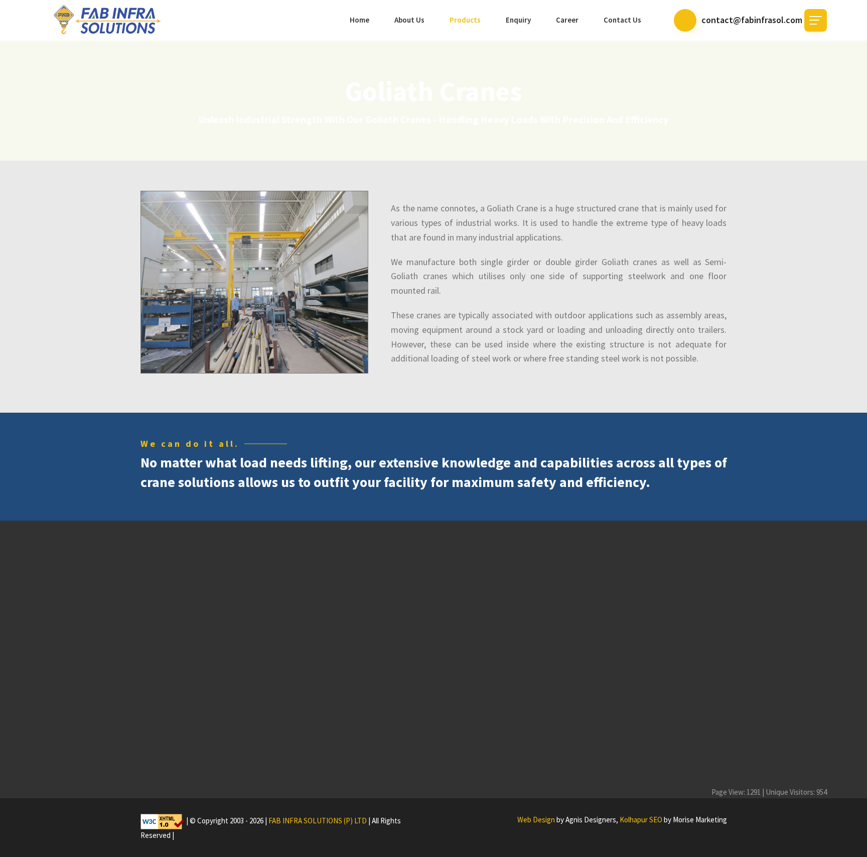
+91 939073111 (672, 697)
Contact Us (622, 20)
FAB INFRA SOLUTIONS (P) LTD (317, 821)
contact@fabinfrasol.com (751, 20)
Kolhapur (634, 819)
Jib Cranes (469, 713)
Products (465, 20)
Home (359, 20)
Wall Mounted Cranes (486, 729)
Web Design (536, 819)
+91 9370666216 (620, 697)
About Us (409, 20)
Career (567, 20)
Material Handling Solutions (495, 778)
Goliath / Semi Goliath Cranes (498, 697)
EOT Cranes (471, 665)
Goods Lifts (470, 746)
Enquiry (518, 20)
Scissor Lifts (472, 762)
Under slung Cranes (484, 681)
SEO (655, 819)
